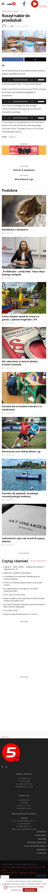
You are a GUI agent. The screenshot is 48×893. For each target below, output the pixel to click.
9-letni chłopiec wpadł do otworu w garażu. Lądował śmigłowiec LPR (20, 318)
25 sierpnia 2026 (8, 233)
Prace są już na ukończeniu (14, 594)
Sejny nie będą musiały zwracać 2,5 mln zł (20, 614)
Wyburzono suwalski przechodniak (17, 573)
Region (16, 11)
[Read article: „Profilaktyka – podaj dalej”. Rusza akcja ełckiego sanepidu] (24, 253)
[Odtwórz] (5, 80)
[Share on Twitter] (35, 59)
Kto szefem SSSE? (11, 610)
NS (12, 26)
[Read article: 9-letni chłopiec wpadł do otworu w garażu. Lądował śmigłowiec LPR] (24, 298)
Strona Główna (7, 11)
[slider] (41, 79)
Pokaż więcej (24, 553)
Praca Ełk (5, 867)
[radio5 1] (24, 150)
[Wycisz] (35, 80)
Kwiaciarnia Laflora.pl (27, 872)
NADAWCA (41, 849)
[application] (24, 79)
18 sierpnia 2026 (8, 413)
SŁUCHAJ (42, 6)
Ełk (22, 11)
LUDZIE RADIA (40, 835)
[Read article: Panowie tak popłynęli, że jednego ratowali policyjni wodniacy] (24, 474)
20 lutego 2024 (22, 26)
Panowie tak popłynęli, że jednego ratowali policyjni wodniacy (20, 495)
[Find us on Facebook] (2, 766)
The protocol (34, 867)
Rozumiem (30, 890)
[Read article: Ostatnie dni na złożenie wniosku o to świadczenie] (24, 388)
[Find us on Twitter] (6, 766)
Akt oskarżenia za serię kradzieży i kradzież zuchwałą (20, 363)
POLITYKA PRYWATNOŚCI (35, 846)
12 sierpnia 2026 (8, 545)
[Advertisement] (24, 647)
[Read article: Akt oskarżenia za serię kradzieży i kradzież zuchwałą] (24, 343)
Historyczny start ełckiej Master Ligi (21, 451)
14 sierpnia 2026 (8, 500)
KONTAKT (42, 853)
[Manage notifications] (5, 888)
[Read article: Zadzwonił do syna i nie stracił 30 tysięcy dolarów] (24, 519)
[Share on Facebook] (13, 59)
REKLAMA (42, 839)
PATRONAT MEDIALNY (36, 842)
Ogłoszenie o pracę (19, 867)
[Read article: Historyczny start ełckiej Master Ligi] (24, 433)
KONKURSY (41, 832)
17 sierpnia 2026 (8, 455)
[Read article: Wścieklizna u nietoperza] (24, 211)
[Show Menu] (3, 3)
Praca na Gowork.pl (9, 872)
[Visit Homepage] (11, 4)
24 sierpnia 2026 (8, 278)
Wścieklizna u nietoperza (15, 229)
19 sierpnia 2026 (8, 323)
